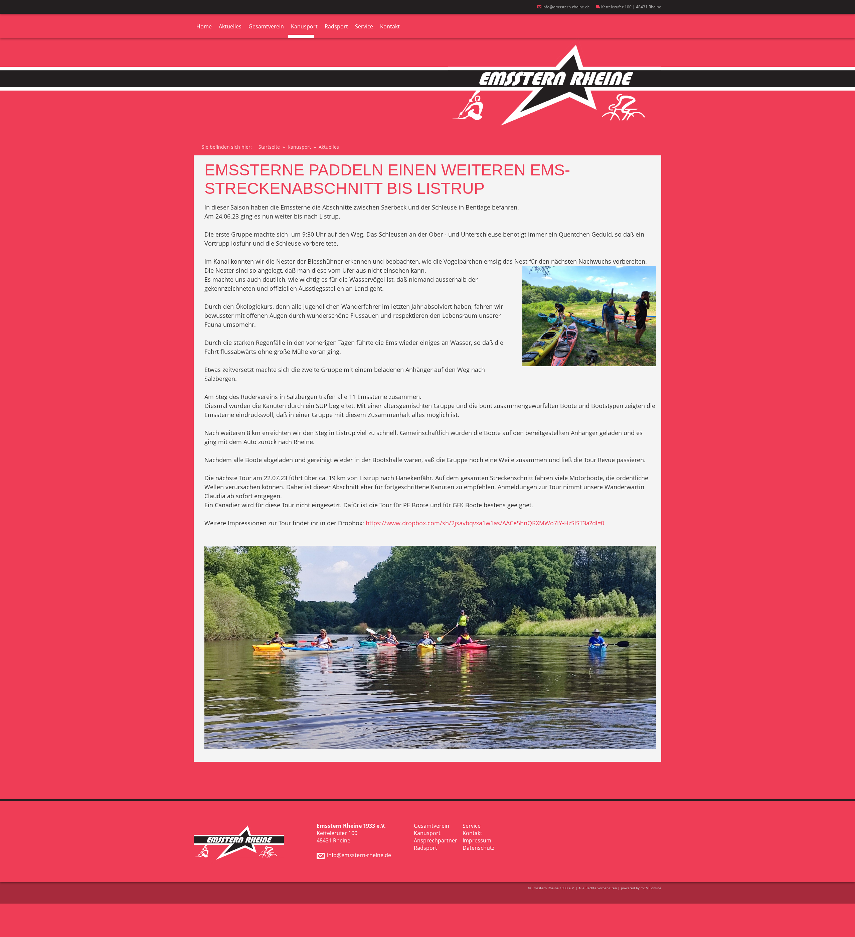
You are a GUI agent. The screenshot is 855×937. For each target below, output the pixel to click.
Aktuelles (230, 26)
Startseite (269, 147)
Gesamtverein (266, 26)
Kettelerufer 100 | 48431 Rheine (630, 7)
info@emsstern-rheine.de (565, 7)
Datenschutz (478, 847)
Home (204, 26)
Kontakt (390, 26)
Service (364, 26)
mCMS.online (651, 888)
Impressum (477, 840)
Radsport (336, 26)
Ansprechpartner (435, 840)
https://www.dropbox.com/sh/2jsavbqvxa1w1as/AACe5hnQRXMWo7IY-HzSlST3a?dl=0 (485, 523)
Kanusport (304, 26)
